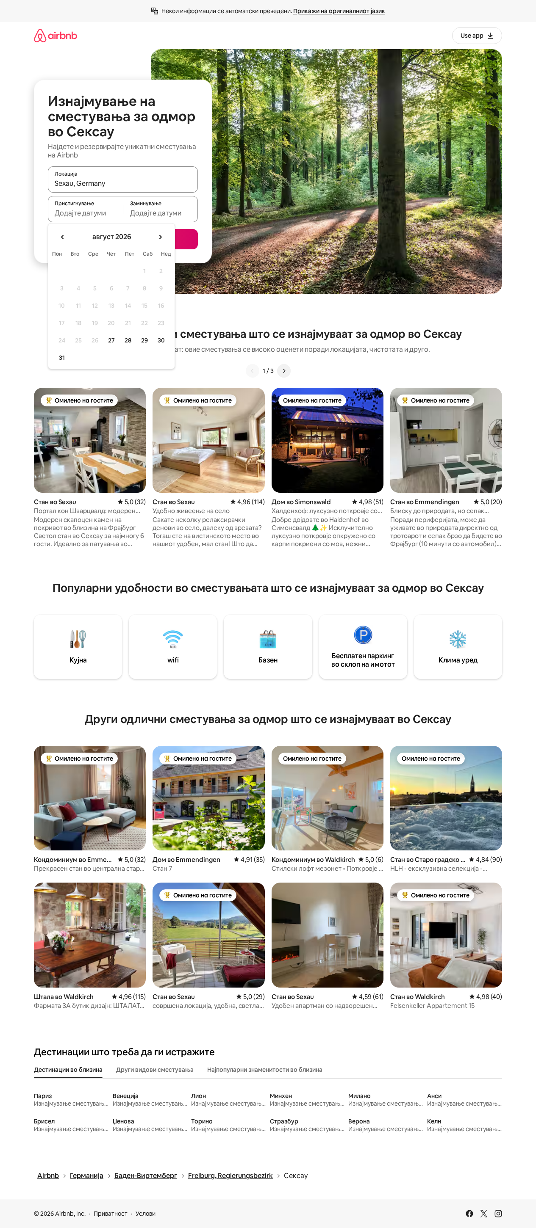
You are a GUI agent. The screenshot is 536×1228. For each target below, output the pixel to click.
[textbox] (85, 213)
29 (144, 340)
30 (161, 340)
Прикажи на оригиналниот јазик (339, 11)
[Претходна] (252, 371)
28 (128, 340)
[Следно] (284, 371)
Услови (146, 1213)
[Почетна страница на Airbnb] (55, 35)
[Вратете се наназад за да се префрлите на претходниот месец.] (62, 237)
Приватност (111, 1213)
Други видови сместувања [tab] (155, 1069)
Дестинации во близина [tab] (68, 1069)
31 (62, 358)
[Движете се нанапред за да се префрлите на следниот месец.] (160, 237)
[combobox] (123, 183)
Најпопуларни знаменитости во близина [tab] (264, 1069)
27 (111, 340)
